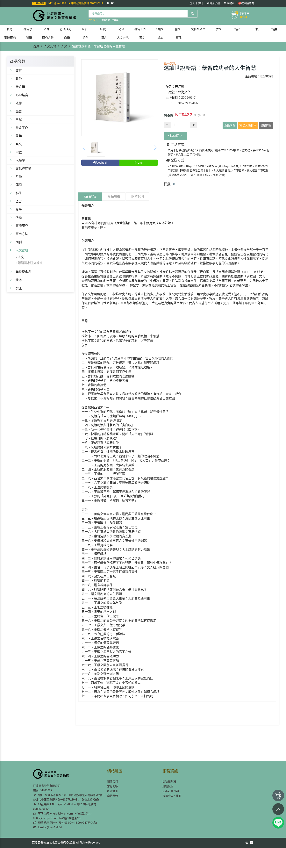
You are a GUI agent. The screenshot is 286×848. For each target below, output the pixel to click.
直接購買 (229, 125)
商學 (19, 209)
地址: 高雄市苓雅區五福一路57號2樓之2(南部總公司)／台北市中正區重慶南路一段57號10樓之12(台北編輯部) (69, 797)
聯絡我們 (112, 795)
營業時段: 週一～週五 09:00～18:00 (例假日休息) (67, 822)
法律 (19, 103)
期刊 (19, 242)
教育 (19, 70)
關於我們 (112, 781)
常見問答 (112, 786)
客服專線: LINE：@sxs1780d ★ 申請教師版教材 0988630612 (64, 806)
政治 (19, 78)
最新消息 (215, 3)
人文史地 (50, 46)
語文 (19, 144)
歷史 (19, 111)
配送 (175, 136)
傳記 (19, 185)
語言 (19, 201)
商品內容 (90, 196)
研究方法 (22, 234)
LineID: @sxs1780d (49, 827)
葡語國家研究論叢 (30, 263)
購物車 (230, 3)
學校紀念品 (23, 272)
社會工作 (22, 128)
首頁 (36, 46)
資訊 (19, 288)
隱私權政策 (169, 781)
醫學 (19, 136)
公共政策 (105, 20)
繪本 (19, 280)
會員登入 (167, 795)
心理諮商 (22, 95)
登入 (192, 3)
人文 (64, 46)
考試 (19, 119)
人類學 (20, 160)
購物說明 (137, 196)
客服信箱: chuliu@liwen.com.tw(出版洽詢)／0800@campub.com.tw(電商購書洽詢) (62, 816)
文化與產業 (23, 168)
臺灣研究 (22, 226)
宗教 (19, 152)
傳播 (19, 217)
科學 (19, 193)
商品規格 (114, 196)
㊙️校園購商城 (246, 3)
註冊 (200, 3)
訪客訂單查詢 (170, 791)
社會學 (114, 20)
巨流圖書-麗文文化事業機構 (49, 842)
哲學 (19, 177)
